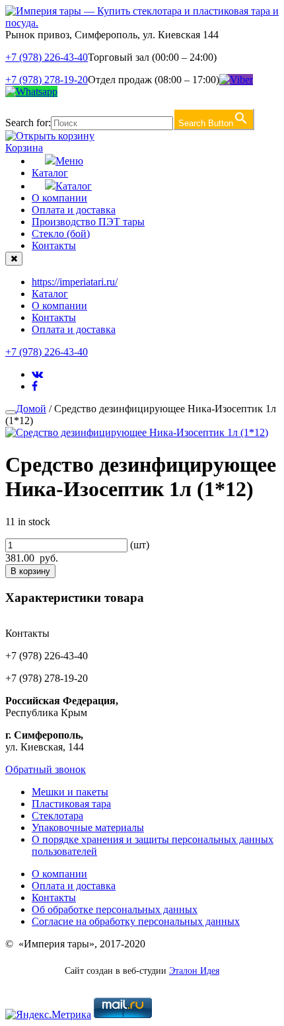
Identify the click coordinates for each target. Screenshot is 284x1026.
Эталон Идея (194, 971)
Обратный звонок (45, 769)
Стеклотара (57, 815)
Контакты (54, 245)
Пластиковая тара (71, 803)
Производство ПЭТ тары (88, 221)
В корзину (30, 571)
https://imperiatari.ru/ (75, 281)
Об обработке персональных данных (114, 909)
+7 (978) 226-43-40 (46, 57)
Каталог (50, 172)
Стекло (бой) (61, 233)
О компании (59, 197)
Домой (31, 408)
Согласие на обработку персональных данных (136, 921)
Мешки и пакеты (70, 791)
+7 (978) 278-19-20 (46, 79)
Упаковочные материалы (88, 827)
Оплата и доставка (74, 209)
